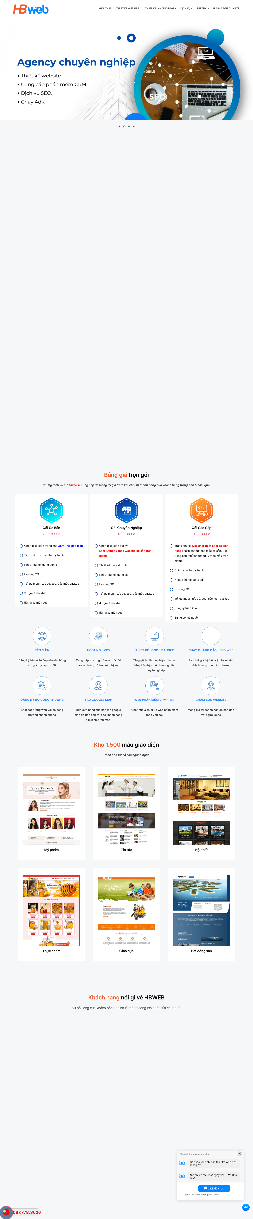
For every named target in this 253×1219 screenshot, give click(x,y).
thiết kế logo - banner (154, 650)
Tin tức (202, 8)
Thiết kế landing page (159, 8)
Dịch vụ (185, 8)
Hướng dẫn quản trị (226, 8)
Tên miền (42, 650)
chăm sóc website (211, 700)
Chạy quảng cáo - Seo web (211, 650)
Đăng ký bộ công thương (42, 700)
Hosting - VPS (98, 650)
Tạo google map (98, 700)
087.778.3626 (27, 1212)
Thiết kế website (127, 8)
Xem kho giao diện (70, 546)
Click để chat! (216, 1188)
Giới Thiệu (106, 8)
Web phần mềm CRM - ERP (154, 700)
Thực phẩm (51, 951)
